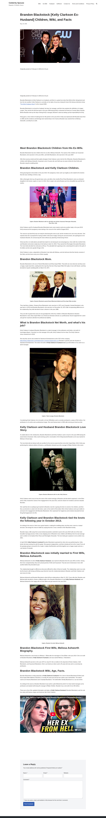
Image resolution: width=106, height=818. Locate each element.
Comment (26, 779)
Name (25, 773)
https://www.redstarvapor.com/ (28, 340)
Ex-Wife (45, 3)
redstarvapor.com (41, 340)
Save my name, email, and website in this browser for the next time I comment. (46, 800)
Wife (39, 3)
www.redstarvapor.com (52, 340)
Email (45, 773)
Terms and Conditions (78, 3)
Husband (51, 3)
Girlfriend (59, 3)
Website (66, 773)
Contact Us (67, 3)
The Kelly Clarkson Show (27, 104)
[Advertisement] (53, 83)
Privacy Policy (90, 3)
